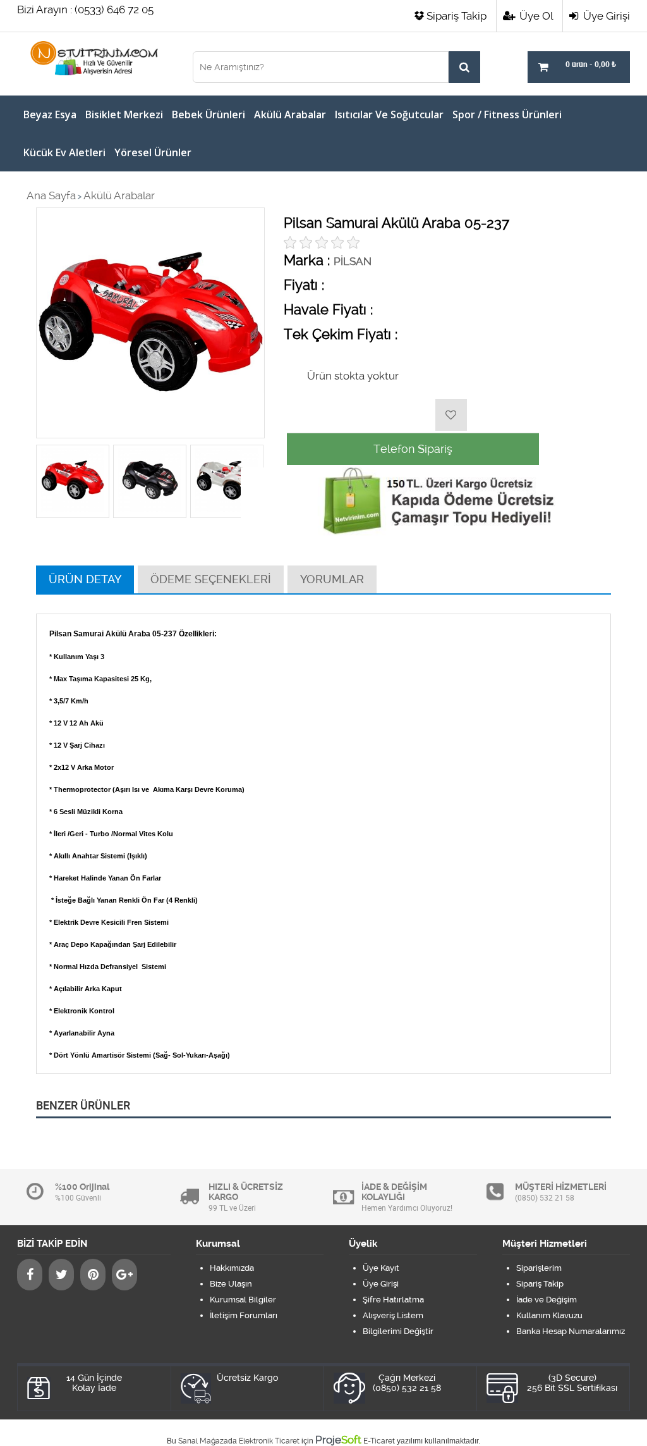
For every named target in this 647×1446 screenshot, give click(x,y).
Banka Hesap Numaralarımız (570, 1331)
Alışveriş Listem (393, 1315)
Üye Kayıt (381, 1268)
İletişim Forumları (243, 1315)
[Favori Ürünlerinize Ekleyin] (451, 415)
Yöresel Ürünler (152, 152)
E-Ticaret (379, 1441)
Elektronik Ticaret (269, 1441)
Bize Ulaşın (231, 1283)
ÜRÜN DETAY (85, 579)
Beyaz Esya (49, 114)
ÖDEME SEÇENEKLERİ (210, 579)
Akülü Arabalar (290, 114)
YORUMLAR (332, 579)
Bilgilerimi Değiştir (398, 1331)
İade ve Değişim (546, 1299)
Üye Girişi (605, 15)
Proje (338, 1439)
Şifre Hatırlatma (393, 1299)
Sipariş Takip (456, 15)
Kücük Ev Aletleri (64, 152)
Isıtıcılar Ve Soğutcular (389, 114)
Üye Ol (535, 15)
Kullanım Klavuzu (549, 1315)
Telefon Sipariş (412, 448)
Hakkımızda (232, 1268)
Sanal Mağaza (203, 1441)
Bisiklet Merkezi (124, 114)
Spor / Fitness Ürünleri (507, 114)
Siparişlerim (539, 1268)
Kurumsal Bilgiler (243, 1299)
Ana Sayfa (51, 195)
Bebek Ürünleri (208, 114)
